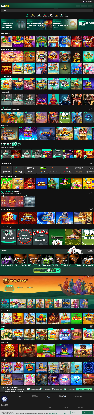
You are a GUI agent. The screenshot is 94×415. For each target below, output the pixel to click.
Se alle (91, 49)
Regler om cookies (52, 413)
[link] (6, 41)
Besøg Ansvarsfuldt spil (84, 389)
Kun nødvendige (76, 412)
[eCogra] (78, 398)
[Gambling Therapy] (35, 398)
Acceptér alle (87, 412)
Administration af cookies (64, 412)
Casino (56, 6)
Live (49, 6)
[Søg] (2, 10)
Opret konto (84, 5)
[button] (10, 45)
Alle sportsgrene (40, 6)
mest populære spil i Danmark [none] (7, 147)
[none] (47, 144)
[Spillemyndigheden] (84, 2)
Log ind (90, 5)
